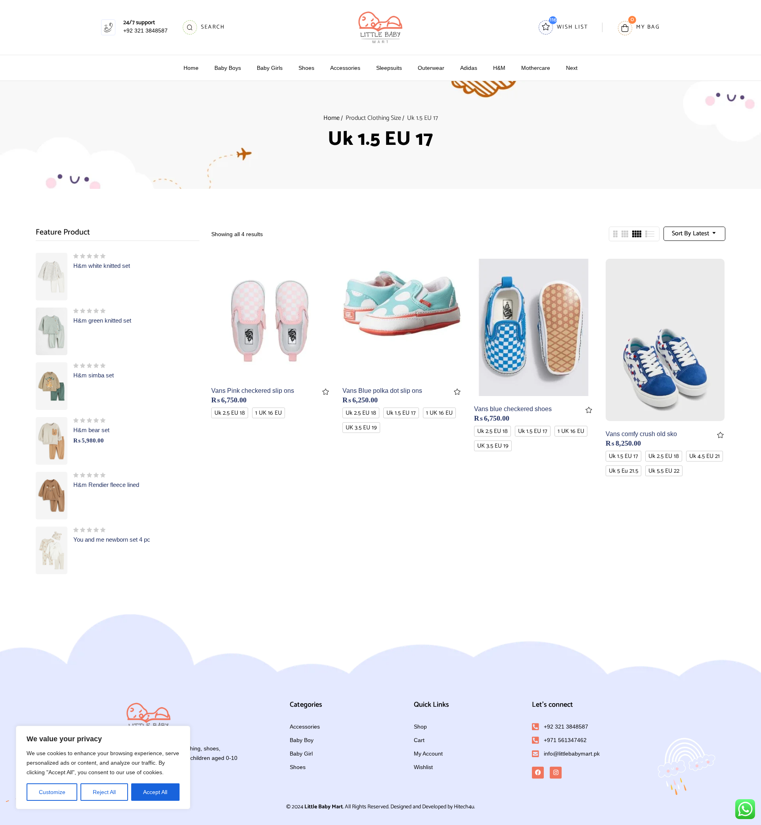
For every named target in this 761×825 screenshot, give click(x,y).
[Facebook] (538, 773)
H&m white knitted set (101, 265)
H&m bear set (91, 430)
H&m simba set (93, 375)
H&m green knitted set (102, 320)
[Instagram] (556, 773)
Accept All (155, 792)
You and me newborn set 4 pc (111, 539)
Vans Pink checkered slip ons (252, 390)
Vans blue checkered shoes (513, 409)
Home (331, 118)
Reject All (104, 792)
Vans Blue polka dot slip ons (382, 390)
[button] (639, 27)
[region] (103, 767)
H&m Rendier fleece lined (106, 484)
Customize (52, 792)
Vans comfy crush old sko (641, 434)
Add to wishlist (326, 392)
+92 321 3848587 (145, 30)
